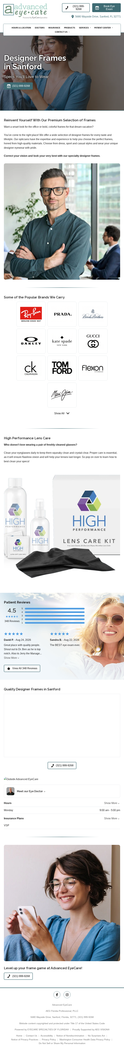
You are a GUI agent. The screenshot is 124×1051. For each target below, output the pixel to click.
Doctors (40, 28)
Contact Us (61, 32)
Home (19, 1035)
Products (69, 28)
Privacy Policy (49, 1039)
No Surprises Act (96, 1035)
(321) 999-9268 (86, 1017)
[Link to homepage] (32, 11)
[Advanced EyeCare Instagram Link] (67, 994)
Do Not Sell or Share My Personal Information (62, 1043)
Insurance (54, 28)
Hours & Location (21, 28)
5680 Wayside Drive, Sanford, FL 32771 (98, 16)
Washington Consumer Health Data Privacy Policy (84, 1039)
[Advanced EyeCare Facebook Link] (56, 994)
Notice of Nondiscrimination (70, 1035)
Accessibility (47, 1035)
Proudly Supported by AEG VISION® (90, 1029)
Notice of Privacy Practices (24, 1039)
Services (84, 28)
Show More (10, 657)
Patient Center (102, 28)
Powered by (42, 1029)
